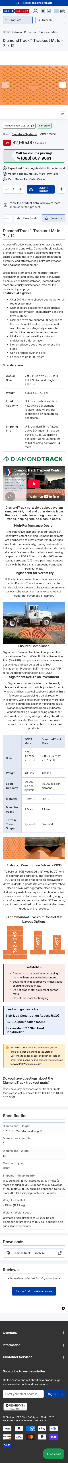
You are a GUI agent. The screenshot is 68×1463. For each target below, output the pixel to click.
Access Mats (49, 32)
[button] (19, 126)
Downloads (30, 218)
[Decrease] (6, 189)
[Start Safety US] (16, 11)
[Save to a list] (61, 189)
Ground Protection (25, 32)
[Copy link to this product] (18, 45)
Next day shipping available (37, 2)
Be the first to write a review (34, 1291)
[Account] (35, 11)
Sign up (53, 1394)
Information (11, 1345)
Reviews (56, 218)
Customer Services (17, 1357)
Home (7, 32)
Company (10, 1333)
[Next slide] (64, 3)
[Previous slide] (4, 3)
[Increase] (20, 189)
